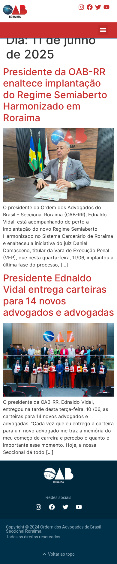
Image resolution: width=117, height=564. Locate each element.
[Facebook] (90, 7)
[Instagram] (81, 7)
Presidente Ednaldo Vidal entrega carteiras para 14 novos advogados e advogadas (58, 295)
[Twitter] (98, 7)
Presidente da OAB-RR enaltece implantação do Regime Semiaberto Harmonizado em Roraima (55, 95)
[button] (103, 30)
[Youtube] (106, 7)
